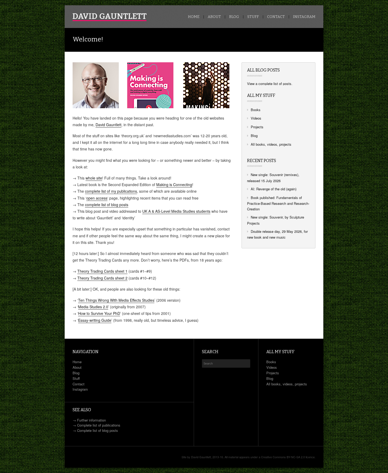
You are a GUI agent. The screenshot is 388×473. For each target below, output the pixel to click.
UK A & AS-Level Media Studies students (176, 211)
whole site (94, 178)
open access (96, 198)
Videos (256, 118)
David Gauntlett (108, 124)
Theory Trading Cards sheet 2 (102, 278)
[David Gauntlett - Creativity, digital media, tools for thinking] (109, 17)
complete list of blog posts (106, 204)
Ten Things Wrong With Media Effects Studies (116, 300)
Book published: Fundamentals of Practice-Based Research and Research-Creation (278, 203)
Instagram (304, 16)
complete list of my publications (111, 191)
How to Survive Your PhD (99, 313)
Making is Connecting (174, 184)
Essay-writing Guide (94, 320)
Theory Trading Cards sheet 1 (102, 271)
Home (194, 16)
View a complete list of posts (269, 83)
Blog (234, 16)
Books (256, 109)
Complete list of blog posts (97, 430)
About (214, 16)
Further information (91, 420)
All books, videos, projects (271, 144)
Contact (276, 16)
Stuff (253, 16)
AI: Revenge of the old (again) (273, 188)
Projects (257, 126)
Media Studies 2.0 (93, 306)
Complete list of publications (98, 425)
